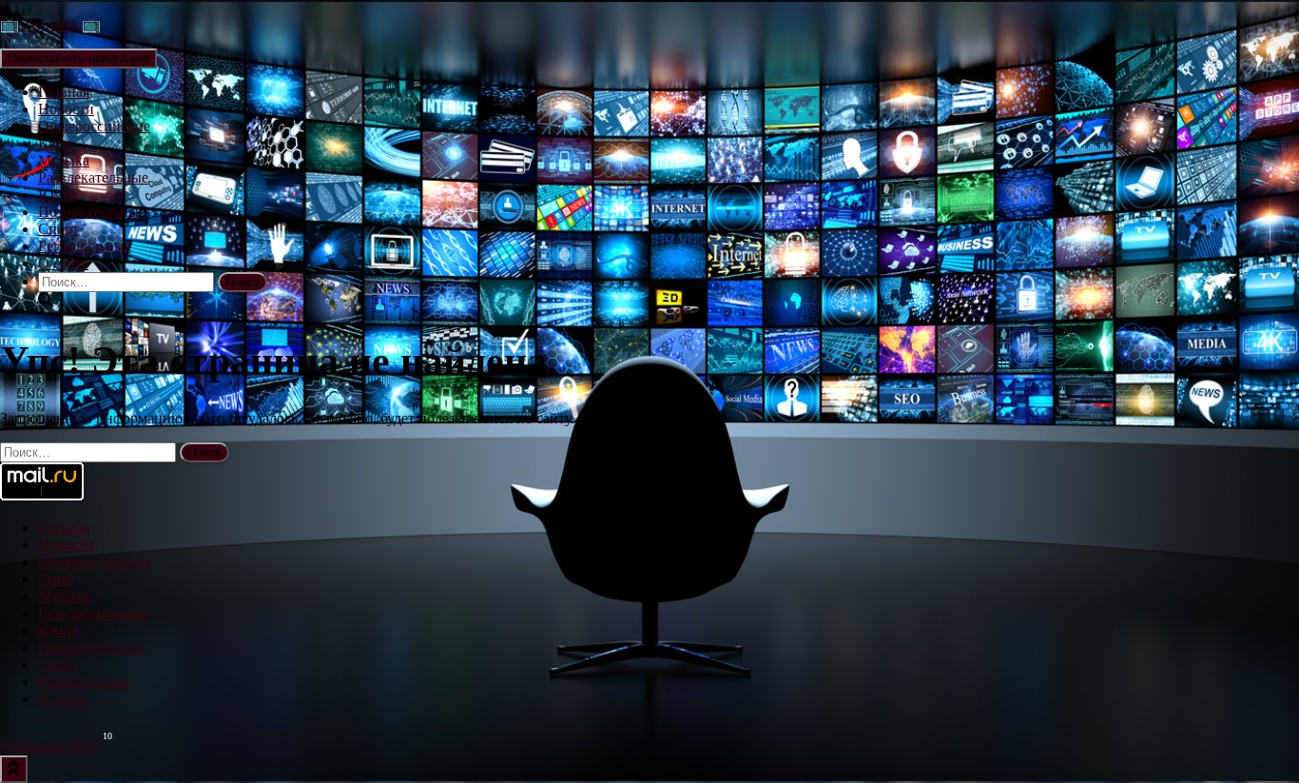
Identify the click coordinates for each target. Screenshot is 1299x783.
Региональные (84, 246)
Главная (63, 92)
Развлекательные (93, 177)
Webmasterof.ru (47, 746)
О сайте (63, 263)
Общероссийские (94, 126)
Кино (55, 143)
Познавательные (91, 212)
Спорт (58, 229)
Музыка (63, 160)
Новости (66, 109)
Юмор (58, 194)
